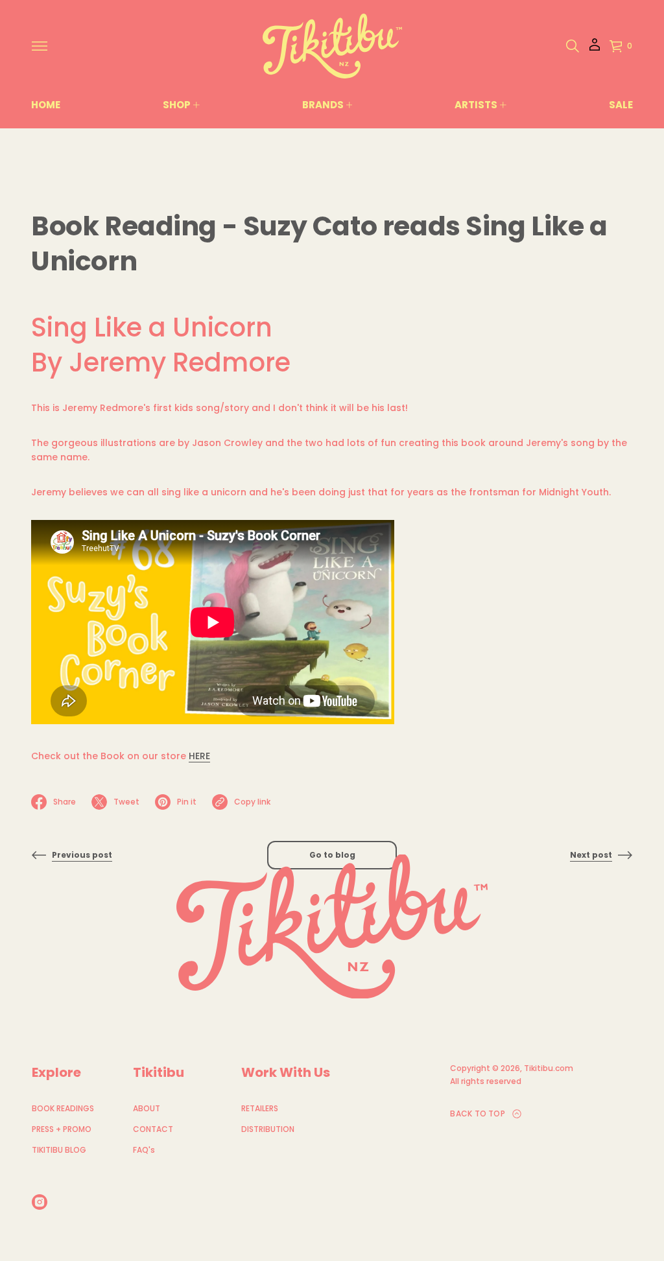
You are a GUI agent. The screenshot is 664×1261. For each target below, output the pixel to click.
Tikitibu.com (548, 1068)
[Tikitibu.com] (332, 46)
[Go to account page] (594, 48)
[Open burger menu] (39, 46)
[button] (572, 46)
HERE (199, 755)
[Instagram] (39, 1202)
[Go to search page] (572, 46)
